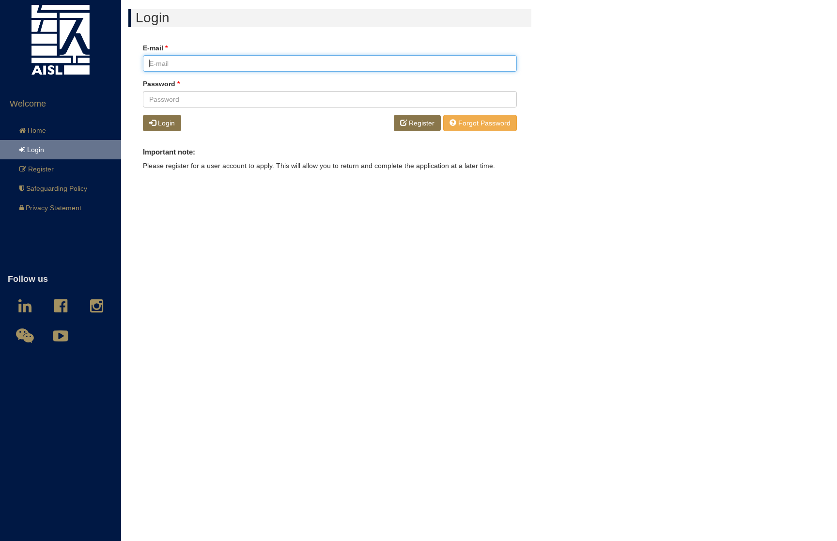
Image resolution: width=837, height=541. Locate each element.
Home (36, 130)
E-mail (155, 48)
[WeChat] (25, 336)
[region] (60, 270)
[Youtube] (60, 336)
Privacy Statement (52, 208)
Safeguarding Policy (55, 188)
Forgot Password (483, 123)
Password (161, 84)
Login (34, 150)
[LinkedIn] (25, 306)
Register (40, 169)
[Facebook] (60, 306)
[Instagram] (96, 306)
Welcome (28, 103)
